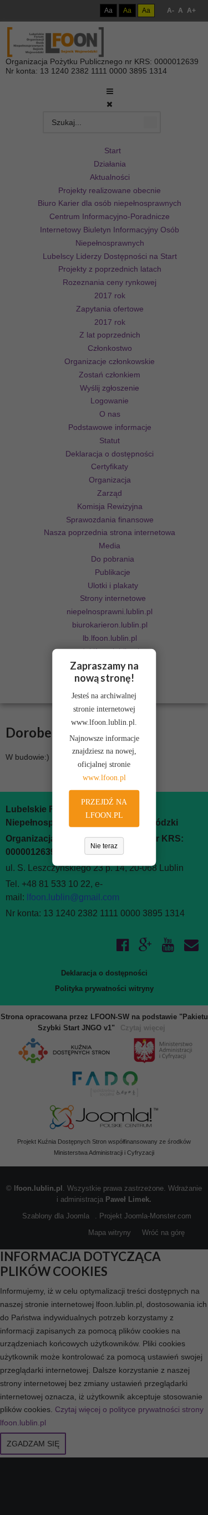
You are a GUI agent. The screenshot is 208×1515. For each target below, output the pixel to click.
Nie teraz (104, 846)
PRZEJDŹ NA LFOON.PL (104, 808)
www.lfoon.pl (104, 778)
